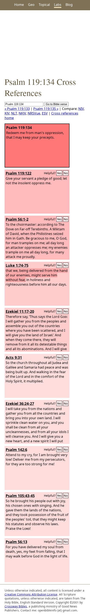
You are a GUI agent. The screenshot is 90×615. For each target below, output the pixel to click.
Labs (57, 4)
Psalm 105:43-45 (20, 495)
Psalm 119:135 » (45, 108)
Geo (31, 4)
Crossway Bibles (16, 606)
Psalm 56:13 (16, 541)
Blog (69, 4)
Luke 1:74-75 (17, 265)
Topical (44, 4)
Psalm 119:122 (18, 173)
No (66, 173)
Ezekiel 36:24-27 (20, 403)
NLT (14, 113)
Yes (59, 173)
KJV (7, 113)
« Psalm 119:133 (17, 108)
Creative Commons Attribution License (31, 594)
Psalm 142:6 (16, 449)
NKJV (22, 113)
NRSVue (34, 113)
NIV (81, 108)
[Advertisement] (45, 43)
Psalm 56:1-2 (17, 219)
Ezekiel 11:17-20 (20, 311)
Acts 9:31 (14, 357)
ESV (45, 113)
